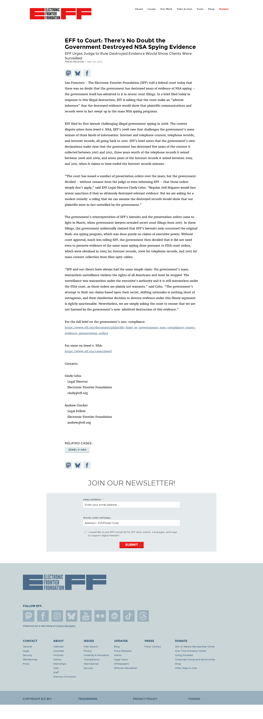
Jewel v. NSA (77, 449)
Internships (59, 663)
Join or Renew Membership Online (195, 646)
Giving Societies (184, 655)
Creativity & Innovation (96, 655)
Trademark (87, 699)
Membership (30, 659)
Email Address (92, 499)
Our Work (166, 9)
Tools (200, 9)
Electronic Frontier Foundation (60, 15)
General (27, 646)
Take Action (184, 9)
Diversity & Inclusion (64, 676)
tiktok (129, 616)
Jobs (56, 668)
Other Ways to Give (186, 668)
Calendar (58, 646)
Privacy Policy (145, 699)
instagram (57, 616)
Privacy (88, 650)
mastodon (28, 616)
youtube (86, 616)
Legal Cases (121, 659)
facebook (43, 616)
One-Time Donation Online (190, 650)
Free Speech (91, 646)
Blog (117, 646)
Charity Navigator (65, 626)
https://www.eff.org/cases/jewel (88, 351)
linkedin (114, 616)
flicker (100, 616)
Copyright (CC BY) (37, 699)
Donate (224, 9)
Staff (56, 672)
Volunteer (58, 650)
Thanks (194, 699)
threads (143, 616)
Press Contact (153, 646)
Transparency (91, 659)
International (91, 663)
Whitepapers (121, 663)
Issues (152, 9)
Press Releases (123, 650)
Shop (211, 9)
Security (27, 655)
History (57, 659)
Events (118, 655)
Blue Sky (71, 616)
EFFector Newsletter (125, 668)
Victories (58, 655)
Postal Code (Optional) (97, 517)
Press (26, 663)
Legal (26, 650)
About (139, 9)
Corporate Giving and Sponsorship (195, 659)
